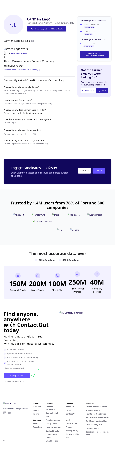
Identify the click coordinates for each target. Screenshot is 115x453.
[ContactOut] (14, 3)
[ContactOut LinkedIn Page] (4, 425)
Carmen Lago (39, 19)
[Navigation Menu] (109, 3)
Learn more (84, 170)
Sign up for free (16, 375)
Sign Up (99, 170)
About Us (70, 406)
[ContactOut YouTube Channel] (9, 425)
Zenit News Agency (19, 53)
